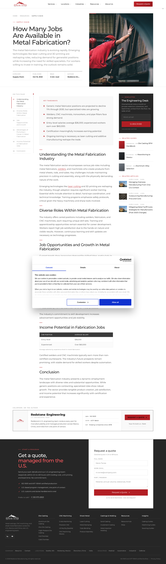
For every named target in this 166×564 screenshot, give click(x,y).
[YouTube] (12, 536)
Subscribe (136, 124)
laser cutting (74, 186)
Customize (81, 302)
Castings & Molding (108, 516)
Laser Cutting (85, 521)
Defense (142, 551)
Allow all (115, 302)
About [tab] (116, 267)
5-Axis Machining (65, 521)
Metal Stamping (86, 525)
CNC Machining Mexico (65, 533)
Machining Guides (148, 525)
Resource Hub (126, 521)
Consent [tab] (49, 267)
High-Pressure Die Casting (45, 532)
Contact (27, 551)
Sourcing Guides (148, 528)
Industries (79, 4)
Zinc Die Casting (44, 527)
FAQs (123, 525)
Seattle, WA (50, 551)
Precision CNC (64, 525)
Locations (65, 4)
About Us (109, 4)
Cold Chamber (44, 539)
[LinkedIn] (7, 536)
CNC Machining (65, 516)
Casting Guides (147, 521)
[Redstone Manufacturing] (20, 4)
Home (15, 16)
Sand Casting (105, 521)
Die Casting (43, 516)
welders (62, 169)
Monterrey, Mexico (63, 551)
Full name (98, 459)
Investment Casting (108, 525)
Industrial (132, 551)
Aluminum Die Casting (44, 523)
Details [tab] (83, 267)
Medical (111, 551)
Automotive (121, 551)
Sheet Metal (84, 516)
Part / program (100, 477)
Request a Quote (143, 4)
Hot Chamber (43, 536)
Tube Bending (85, 528)
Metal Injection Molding (106, 529)
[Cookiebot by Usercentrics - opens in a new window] (121, 260)
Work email (99, 468)
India (91, 551)
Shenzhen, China (80, 551)
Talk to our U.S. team (137, 424)
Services (51, 4)
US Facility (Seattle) (66, 528)
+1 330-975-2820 (37, 497)
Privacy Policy (156, 559)
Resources (94, 4)
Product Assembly (86, 532)
